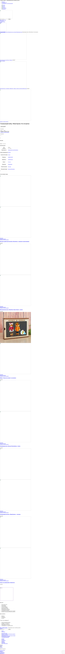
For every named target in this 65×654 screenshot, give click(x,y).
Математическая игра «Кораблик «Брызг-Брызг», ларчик (11, 309)
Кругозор (9, 166)
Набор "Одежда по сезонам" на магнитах (8, 377)
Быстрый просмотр (3, 307)
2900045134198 (10, 157)
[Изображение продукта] (15, 237)
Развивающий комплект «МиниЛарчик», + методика (10, 514)
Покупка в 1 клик (6, 131)
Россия (9, 154)
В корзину (2, 131)
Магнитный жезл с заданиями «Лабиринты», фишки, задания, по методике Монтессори (13, 88)
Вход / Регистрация (5, 643)
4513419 (9, 152)
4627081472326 (10, 159)
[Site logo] (6, 18)
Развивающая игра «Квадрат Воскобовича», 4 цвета (10, 446)
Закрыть (1, 628)
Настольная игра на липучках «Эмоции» (6, 60)
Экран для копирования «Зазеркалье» (7, 582)
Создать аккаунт (2, 650)
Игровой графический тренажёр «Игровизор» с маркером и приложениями (14, 241)
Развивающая (10, 164)
